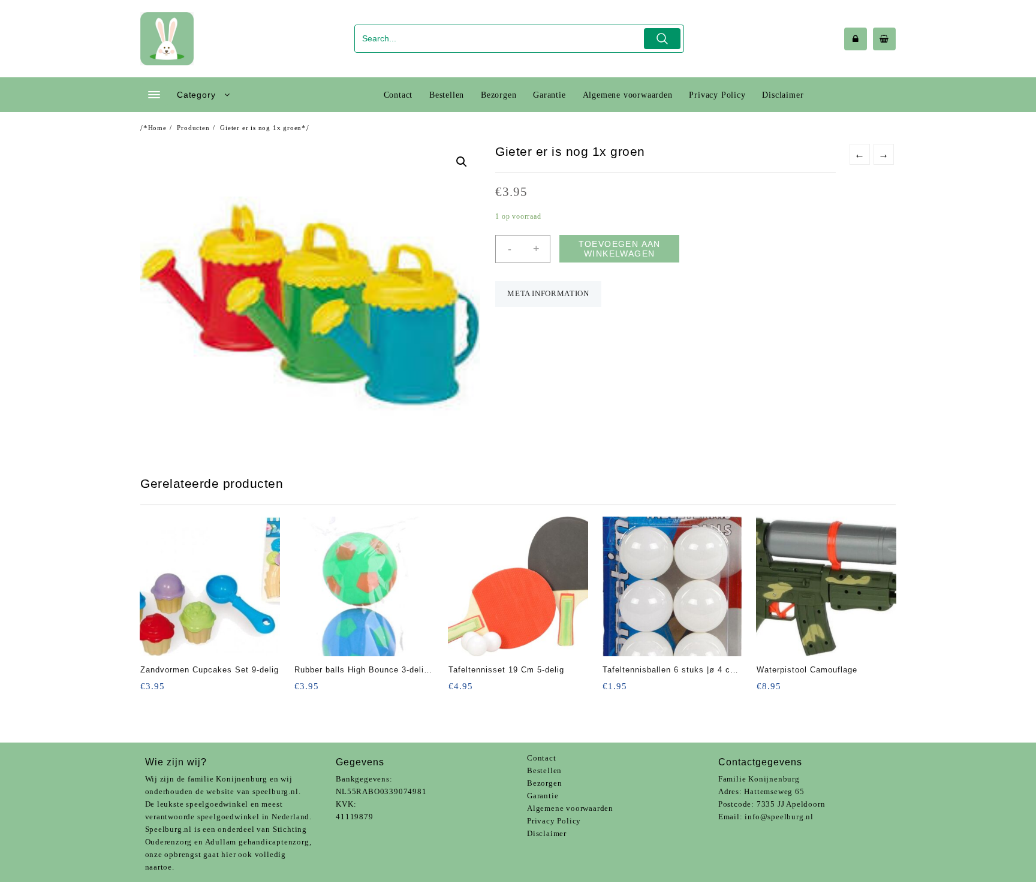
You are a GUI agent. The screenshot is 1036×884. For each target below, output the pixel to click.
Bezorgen (544, 783)
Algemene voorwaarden (570, 808)
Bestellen (544, 770)
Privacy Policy (554, 820)
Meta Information (548, 293)
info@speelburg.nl (779, 816)
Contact (541, 757)
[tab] (548, 294)
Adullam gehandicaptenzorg (257, 841)
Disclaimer (547, 833)
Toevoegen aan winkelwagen (620, 248)
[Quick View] (174, 690)
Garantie (542, 795)
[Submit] (662, 38)
